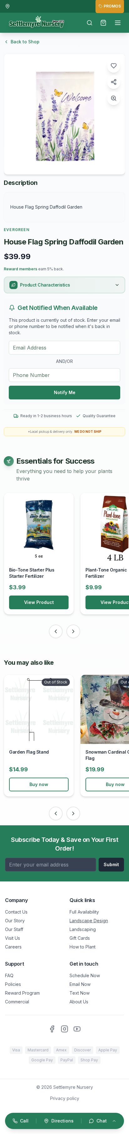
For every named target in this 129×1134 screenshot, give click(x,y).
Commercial (17, 1001)
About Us (79, 1001)
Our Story (15, 920)
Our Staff (14, 929)
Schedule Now (85, 975)
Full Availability (84, 911)
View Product (39, 602)
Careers (13, 946)
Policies (13, 984)
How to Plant (82, 946)
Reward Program (22, 993)
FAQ (9, 975)
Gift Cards (80, 938)
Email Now (80, 984)
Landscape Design (89, 920)
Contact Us (16, 911)
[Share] (113, 82)
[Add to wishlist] (113, 66)
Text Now (80, 993)
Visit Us (12, 938)
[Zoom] (113, 98)
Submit (111, 864)
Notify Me (64, 392)
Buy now (38, 784)
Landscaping (83, 929)
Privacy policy (64, 1098)
